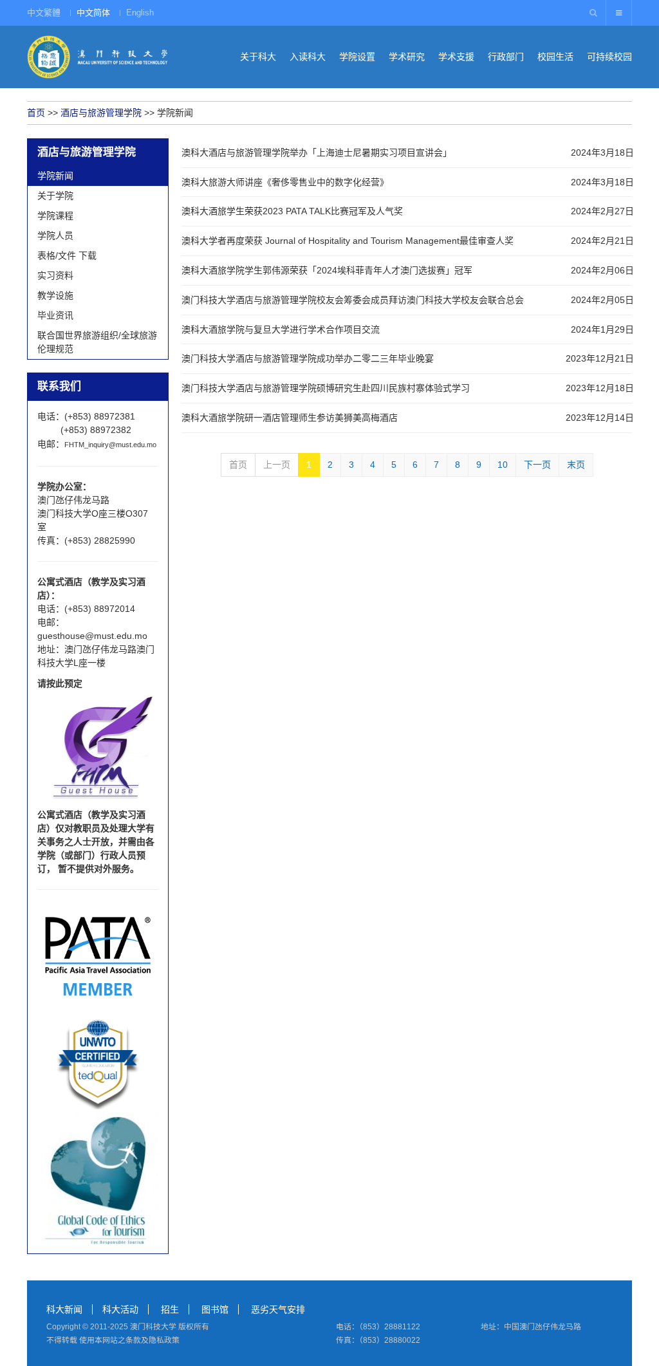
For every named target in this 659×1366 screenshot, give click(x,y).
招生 (170, 1309)
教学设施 (55, 295)
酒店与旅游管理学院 (101, 112)
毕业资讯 (55, 315)
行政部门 (506, 56)
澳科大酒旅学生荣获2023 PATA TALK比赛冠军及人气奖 (292, 211)
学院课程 (55, 215)
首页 (36, 112)
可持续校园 (609, 56)
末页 (576, 464)
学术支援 (456, 56)
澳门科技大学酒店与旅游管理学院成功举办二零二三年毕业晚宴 (307, 358)
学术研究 (407, 56)
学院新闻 (55, 176)
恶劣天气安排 (278, 1309)
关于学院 (55, 195)
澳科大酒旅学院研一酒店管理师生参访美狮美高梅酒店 (289, 417)
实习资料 (55, 275)
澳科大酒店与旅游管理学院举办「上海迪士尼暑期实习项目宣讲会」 (316, 152)
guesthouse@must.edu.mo (92, 636)
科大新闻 (64, 1309)
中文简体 (93, 12)
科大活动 (120, 1309)
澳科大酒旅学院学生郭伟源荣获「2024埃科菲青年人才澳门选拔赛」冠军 (326, 270)
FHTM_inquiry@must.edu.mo (110, 444)
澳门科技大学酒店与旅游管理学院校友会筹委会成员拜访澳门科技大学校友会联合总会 (352, 300)
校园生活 (555, 56)
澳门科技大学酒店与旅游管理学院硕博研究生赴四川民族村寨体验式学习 (325, 388)
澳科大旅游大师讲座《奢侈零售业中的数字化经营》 (285, 182)
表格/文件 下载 (67, 255)
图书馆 (214, 1309)
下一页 (537, 464)
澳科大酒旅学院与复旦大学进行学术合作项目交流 (280, 329)
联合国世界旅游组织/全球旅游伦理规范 (97, 342)
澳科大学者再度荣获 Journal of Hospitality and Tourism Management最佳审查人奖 (347, 240)
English (140, 12)
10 (502, 464)
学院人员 (55, 235)
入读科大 (308, 56)
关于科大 (258, 56)
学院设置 (357, 56)
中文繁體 (43, 12)
